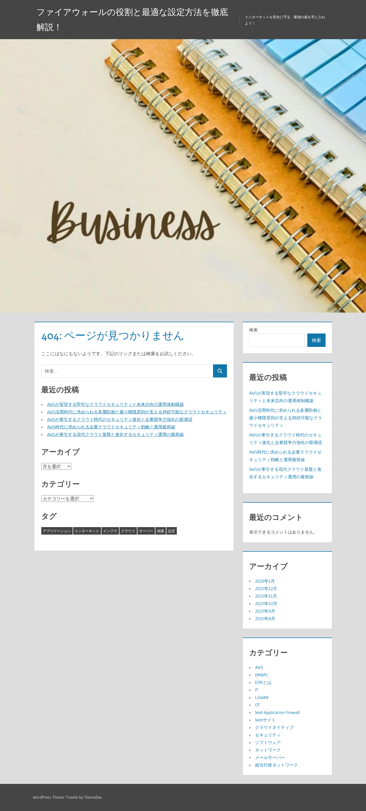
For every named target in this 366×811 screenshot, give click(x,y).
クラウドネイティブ (274, 727)
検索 (253, 329)
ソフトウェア (268, 742)
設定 (171, 531)
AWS (259, 667)
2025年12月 (266, 588)
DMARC (261, 674)
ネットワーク (268, 750)
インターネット (87, 531)
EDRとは (263, 682)
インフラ (110, 531)
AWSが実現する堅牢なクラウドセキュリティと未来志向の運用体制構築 (115, 404)
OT (257, 705)
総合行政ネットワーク (276, 765)
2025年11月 (266, 596)
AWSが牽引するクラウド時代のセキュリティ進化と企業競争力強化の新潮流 (119, 419)
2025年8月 (265, 618)
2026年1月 (265, 581)
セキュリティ (268, 735)
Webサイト (265, 720)
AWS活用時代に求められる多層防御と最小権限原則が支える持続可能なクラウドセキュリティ (137, 411)
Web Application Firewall (277, 712)
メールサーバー (270, 757)
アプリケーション (57, 531)
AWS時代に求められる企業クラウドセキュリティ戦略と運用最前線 (111, 426)
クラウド (128, 531)
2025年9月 (265, 611)
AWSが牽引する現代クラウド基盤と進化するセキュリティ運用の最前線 (115, 434)
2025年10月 (266, 603)
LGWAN (261, 697)
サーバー (146, 531)
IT (256, 690)
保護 (160, 531)
